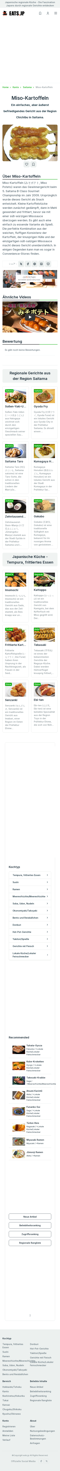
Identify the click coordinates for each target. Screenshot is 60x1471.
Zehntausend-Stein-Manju (23, 516)
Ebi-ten (39, 699)
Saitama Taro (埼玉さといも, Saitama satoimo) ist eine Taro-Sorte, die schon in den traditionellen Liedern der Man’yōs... (15, 478)
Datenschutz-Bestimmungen (38, 1437)
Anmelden (7, 1431)
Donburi (34, 1344)
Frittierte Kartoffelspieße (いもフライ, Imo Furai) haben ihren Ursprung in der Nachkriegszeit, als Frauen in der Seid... (15, 661)
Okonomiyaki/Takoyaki (14, 1369)
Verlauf (6, 1440)
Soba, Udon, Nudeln (13, 1365)
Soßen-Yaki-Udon (17, 406)
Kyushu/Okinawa (11, 1413)
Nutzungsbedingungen (42, 1431)
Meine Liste (8, 1435)
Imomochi (11, 590)
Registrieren (9, 1426)
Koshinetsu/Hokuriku (13, 1396)
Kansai (6, 1405)
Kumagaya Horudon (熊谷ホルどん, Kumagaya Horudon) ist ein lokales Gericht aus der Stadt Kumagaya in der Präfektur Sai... (44, 478)
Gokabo (39, 516)
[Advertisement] (30, 51)
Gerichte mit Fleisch (40, 1357)
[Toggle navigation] (56, 13)
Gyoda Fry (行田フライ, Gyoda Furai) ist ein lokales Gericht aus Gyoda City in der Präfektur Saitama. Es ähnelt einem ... (44, 422)
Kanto (16, 87)
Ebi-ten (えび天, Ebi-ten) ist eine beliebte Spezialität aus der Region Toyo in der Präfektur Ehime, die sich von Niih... (44, 715)
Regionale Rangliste (30, 1243)
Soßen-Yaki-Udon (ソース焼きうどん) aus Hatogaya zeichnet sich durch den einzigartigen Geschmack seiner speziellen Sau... (15, 423)
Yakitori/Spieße (38, 1353)
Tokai (5, 1400)
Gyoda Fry (41, 406)
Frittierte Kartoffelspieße (22, 644)
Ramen (6, 1356)
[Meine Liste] (33, 164)
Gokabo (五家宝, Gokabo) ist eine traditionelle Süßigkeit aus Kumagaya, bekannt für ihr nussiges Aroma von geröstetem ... (43, 533)
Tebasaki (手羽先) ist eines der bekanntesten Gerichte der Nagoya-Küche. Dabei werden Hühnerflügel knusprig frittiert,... (44, 661)
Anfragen (35, 1443)
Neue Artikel (30, 1216)
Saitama (27, 87)
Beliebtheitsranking (30, 1225)
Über (32, 1426)
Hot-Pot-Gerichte (39, 1348)
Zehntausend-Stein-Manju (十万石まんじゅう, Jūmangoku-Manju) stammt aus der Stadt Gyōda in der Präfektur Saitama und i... (15, 533)
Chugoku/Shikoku (12, 1409)
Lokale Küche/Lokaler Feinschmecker (41, 1364)
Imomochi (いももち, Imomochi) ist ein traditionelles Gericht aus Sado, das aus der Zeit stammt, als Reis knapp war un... (15, 605)
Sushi (5, 1352)
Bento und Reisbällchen (15, 1374)
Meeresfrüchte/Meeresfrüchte (18, 1360)
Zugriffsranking (30, 1234)
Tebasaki (40, 644)
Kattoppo (40, 589)
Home (5, 87)
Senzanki (11, 700)
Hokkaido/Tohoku (12, 1387)
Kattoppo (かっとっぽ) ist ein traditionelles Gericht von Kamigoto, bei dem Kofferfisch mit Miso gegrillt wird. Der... (44, 606)
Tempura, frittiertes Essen (12, 1346)
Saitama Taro (14, 461)
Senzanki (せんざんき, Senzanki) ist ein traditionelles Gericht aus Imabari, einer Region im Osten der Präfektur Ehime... (15, 717)
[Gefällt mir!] (27, 164)
